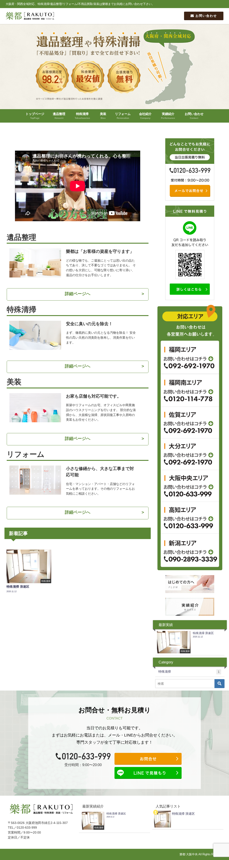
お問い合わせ (205, 15)
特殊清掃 (189, 671)
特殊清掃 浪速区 (183, 813)
